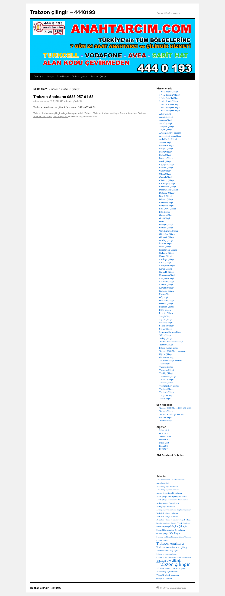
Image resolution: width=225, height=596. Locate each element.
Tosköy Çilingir (165, 338)
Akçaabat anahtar (163, 479)
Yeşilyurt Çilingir (166, 395)
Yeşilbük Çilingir (166, 379)
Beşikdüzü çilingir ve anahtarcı (168, 520)
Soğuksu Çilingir (166, 325)
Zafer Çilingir (165, 398)
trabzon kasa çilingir (183, 557)
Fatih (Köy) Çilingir (167, 208)
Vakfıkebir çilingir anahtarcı (170, 360)
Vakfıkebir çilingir (180, 568)
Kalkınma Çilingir (166, 252)
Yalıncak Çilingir (166, 366)
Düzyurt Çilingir (166, 199)
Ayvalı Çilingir (165, 142)
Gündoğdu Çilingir (167, 233)
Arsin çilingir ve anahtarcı (170, 135)
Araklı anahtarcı (175, 493)
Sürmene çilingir (177, 537)
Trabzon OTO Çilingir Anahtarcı (172, 350)
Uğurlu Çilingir (165, 354)
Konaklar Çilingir (166, 281)
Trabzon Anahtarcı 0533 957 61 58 (63, 96)
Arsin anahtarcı (162, 503)
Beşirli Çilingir (165, 151)
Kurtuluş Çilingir (166, 287)
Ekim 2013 (163, 445)
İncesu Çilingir (165, 243)
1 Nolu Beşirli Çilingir (168, 91)
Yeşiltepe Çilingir (166, 388)
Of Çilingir (163, 297)
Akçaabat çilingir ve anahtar (167, 486)
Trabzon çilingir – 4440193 (62, 12)
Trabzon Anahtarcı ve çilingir (46, 113)
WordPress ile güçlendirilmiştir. (173, 587)
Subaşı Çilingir (165, 328)
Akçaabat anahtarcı (177, 479)
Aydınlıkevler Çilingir (168, 139)
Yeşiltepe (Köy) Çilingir (169, 385)
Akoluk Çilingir (165, 123)
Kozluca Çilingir (166, 284)
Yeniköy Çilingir (166, 373)
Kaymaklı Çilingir (166, 271)
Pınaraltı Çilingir (166, 313)
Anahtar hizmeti (162, 493)
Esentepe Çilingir (166, 202)
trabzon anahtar (162, 540)
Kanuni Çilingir (165, 256)
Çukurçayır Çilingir (167, 183)
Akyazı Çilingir (165, 129)
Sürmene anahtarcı (163, 537)
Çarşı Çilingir (165, 170)
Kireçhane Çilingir (167, 278)
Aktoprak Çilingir (166, 126)
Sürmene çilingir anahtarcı (170, 332)
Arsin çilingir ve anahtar (165, 506)
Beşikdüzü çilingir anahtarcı (167, 513)
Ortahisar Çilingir (166, 300)
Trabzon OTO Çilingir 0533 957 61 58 (175, 407)
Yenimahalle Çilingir (167, 376)
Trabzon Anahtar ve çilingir (106, 113)
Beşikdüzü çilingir (184, 509)
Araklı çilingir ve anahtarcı (170, 132)
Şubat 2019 (164, 430)
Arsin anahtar (183, 499)
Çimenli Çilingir (166, 177)
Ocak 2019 (163, 433)
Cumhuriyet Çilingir (167, 186)
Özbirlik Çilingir (166, 303)
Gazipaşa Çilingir (166, 214)
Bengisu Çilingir (166, 148)
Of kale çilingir (162, 533)
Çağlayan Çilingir (166, 164)
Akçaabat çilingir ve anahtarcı (167, 489)
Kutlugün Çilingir (166, 290)
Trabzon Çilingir (99, 76)
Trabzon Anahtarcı (128, 113)
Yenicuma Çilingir (166, 369)
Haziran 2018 (165, 439)
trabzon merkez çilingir (168, 347)
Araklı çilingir (161, 496)
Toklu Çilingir (165, 335)
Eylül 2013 (163, 449)
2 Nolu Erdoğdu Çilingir (169, 107)
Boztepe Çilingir (166, 158)
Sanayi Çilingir (165, 316)
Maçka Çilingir (165, 294)
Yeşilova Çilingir (166, 382)
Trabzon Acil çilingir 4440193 (171, 414)
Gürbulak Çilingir (166, 237)
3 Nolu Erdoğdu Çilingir (169, 110)
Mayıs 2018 (164, 442)
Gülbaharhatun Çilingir (168, 230)
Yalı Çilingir (164, 363)
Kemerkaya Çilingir (167, 275)
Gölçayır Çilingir (166, 224)
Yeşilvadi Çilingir (166, 392)
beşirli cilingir (186, 520)
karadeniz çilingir (163, 526)
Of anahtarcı (180, 530)
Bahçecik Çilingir (166, 145)
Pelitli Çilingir (165, 309)
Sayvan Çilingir (165, 319)
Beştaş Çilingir (165, 154)
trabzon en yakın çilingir (165, 557)
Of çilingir (174, 533)
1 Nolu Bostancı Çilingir (169, 94)
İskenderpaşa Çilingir (168, 249)
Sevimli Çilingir (165, 322)
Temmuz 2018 (165, 436)
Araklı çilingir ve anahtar (177, 496)
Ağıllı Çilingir (165, 113)
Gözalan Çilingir (166, 227)
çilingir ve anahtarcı (164, 578)
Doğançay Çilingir (167, 192)
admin (36, 100)
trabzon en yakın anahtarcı (166, 554)
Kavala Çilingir (165, 268)
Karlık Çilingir (165, 262)
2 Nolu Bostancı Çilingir (169, 104)
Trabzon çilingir (79, 76)
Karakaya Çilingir (166, 259)
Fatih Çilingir (164, 211)
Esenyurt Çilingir (166, 205)
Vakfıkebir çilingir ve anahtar (167, 575)
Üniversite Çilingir (167, 357)
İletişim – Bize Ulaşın (58, 76)
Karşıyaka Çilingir (167, 265)
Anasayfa (38, 76)
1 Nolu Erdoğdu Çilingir (169, 97)
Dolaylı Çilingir (165, 196)
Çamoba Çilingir (166, 167)
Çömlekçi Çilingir (166, 180)
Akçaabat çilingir (166, 116)
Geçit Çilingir (165, 218)
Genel (161, 221)
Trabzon (88, 113)
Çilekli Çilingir (165, 173)
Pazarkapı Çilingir (166, 306)
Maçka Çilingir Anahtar (165, 530)
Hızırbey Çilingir (166, 240)
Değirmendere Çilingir (168, 189)
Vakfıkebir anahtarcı (164, 568)
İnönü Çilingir (165, 246)
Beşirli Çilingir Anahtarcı (181, 523)
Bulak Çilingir (165, 161)
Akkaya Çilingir (166, 120)
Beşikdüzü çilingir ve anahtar (167, 516)
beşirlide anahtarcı (163, 523)
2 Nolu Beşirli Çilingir (168, 101)
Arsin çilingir (174, 503)
